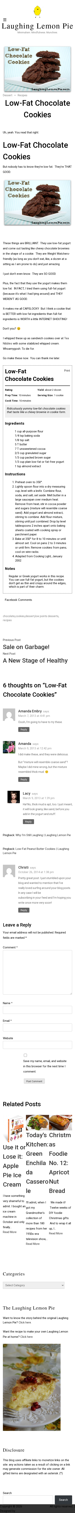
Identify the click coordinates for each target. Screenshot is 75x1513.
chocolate (9, 616)
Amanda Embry (30, 711)
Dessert (7, 95)
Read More (10, 1232)
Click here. (25, 1322)
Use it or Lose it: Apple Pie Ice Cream (14, 1166)
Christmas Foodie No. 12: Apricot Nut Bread (60, 1162)
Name (7, 1003)
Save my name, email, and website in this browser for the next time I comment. (45, 1066)
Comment (10, 947)
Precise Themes (26, 1511)
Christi (23, 867)
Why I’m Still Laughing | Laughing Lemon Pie (43, 835)
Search (7, 1493)
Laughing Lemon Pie (37, 25)
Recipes (22, 95)
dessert (29, 616)
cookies (20, 616)
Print (67, 370)
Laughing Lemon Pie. (36, 1506)
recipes (7, 620)
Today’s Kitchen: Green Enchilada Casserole (37, 1162)
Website (8, 1038)
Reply (24, 729)
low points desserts (46, 616)
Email (7, 1021)
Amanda (24, 744)
